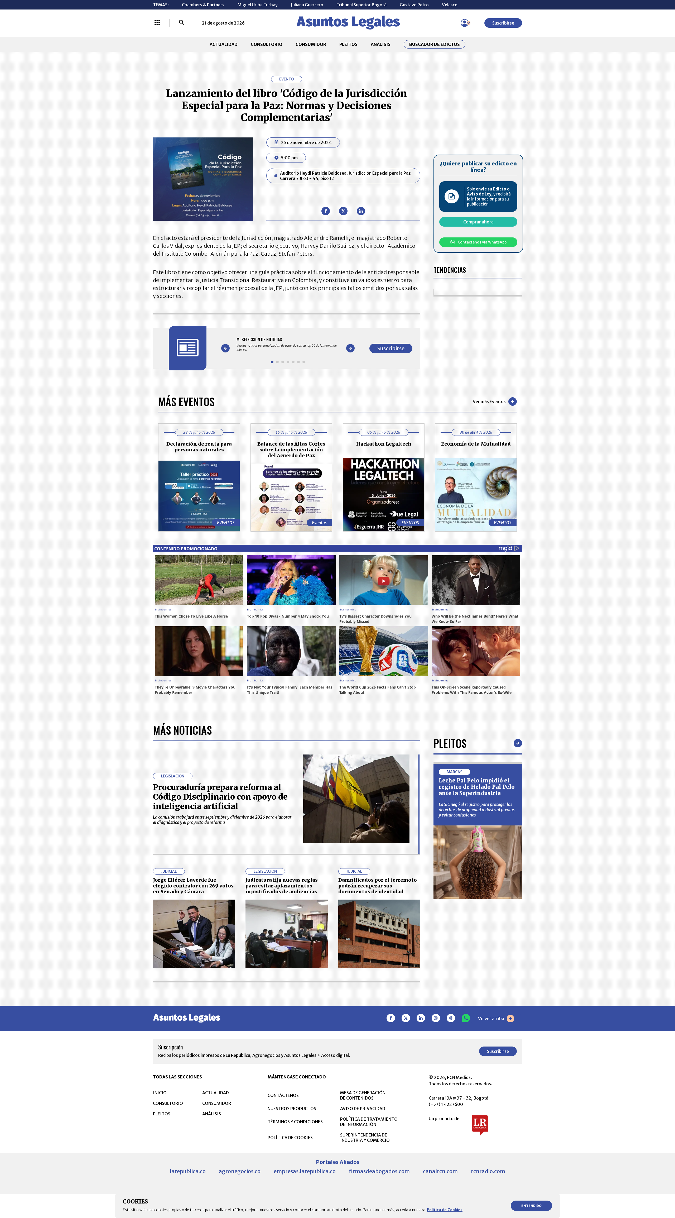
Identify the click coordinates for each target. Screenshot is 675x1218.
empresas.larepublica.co (305, 1171)
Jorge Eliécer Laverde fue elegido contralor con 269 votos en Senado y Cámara (193, 885)
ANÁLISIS (380, 44)
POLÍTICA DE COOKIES (290, 1137)
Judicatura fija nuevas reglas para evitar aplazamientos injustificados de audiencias (281, 885)
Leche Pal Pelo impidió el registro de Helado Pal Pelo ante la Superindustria (477, 786)
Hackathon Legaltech (383, 444)
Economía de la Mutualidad (476, 444)
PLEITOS (348, 44)
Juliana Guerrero (307, 4)
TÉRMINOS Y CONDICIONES (295, 1121)
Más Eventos (186, 401)
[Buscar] (181, 23)
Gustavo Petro (414, 4)
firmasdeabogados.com (379, 1171)
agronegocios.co (240, 1171)
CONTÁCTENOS (283, 1095)
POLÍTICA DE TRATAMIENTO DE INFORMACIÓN (369, 1121)
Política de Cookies (444, 1209)
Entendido (531, 1206)
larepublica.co (188, 1171)
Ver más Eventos (489, 401)
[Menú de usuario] (464, 23)
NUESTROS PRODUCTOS (292, 1108)
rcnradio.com (488, 1171)
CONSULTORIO (266, 44)
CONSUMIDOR (311, 44)
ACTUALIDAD (224, 44)
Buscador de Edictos (434, 44)
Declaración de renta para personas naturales (199, 447)
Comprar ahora (478, 222)
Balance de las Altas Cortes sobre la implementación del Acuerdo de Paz (291, 449)
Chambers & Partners (203, 4)
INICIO (160, 1092)
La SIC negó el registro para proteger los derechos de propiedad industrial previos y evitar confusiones (477, 810)
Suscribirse (503, 23)
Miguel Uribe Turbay (258, 4)
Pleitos (449, 743)
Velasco (449, 4)
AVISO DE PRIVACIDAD (362, 1108)
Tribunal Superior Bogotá (361, 4)
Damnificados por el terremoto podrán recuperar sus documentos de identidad (377, 885)
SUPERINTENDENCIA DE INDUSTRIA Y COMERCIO (365, 1137)
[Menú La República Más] (157, 23)
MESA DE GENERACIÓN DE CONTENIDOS (362, 1095)
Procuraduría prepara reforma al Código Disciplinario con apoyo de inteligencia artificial (220, 796)
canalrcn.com (440, 1171)
